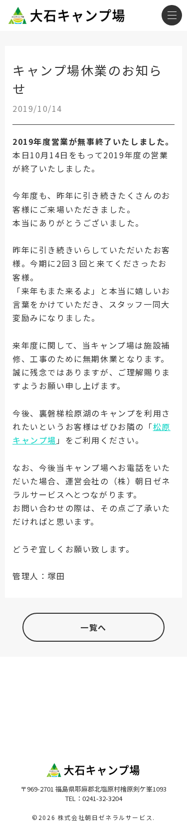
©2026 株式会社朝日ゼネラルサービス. (93, 817)
